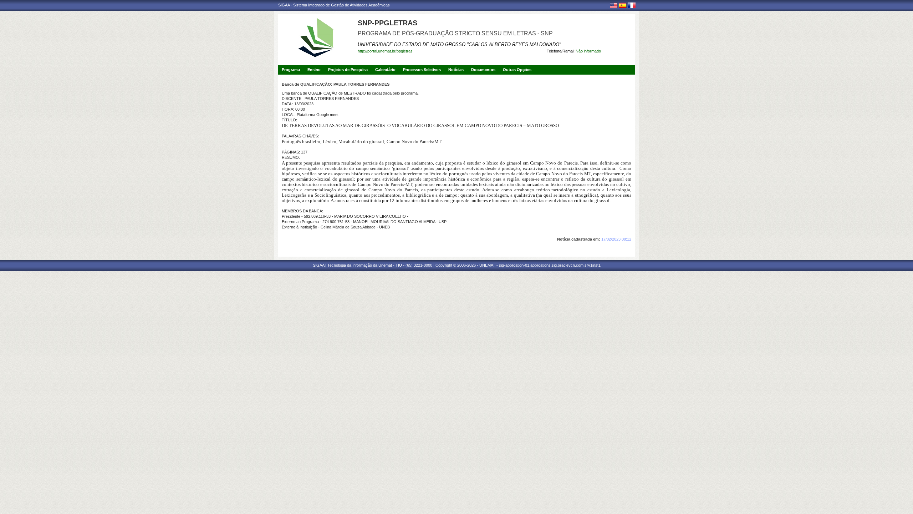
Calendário (385, 69)
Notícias (456, 69)
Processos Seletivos (422, 69)
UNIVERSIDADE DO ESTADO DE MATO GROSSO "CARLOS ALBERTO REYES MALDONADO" (459, 44)
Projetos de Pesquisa (348, 69)
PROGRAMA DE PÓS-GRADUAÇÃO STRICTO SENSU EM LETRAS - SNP (455, 33)
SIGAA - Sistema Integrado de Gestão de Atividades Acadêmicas (334, 5)
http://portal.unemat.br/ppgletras (385, 51)
